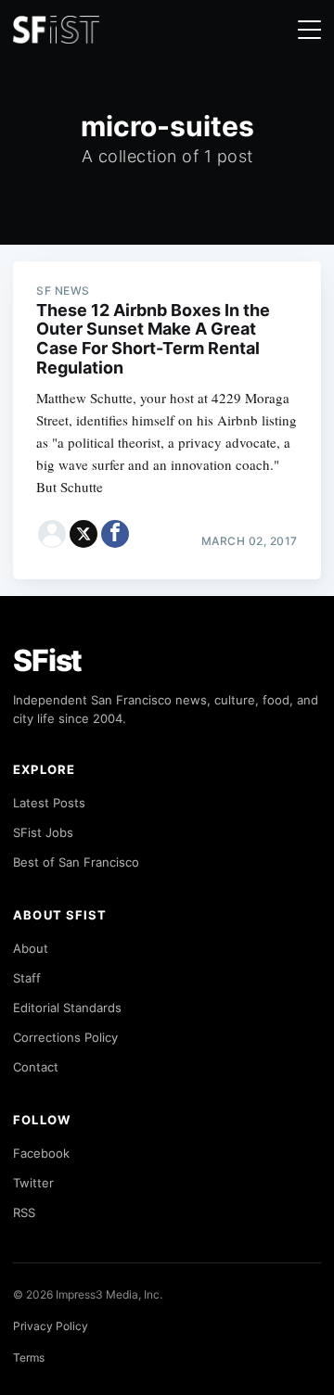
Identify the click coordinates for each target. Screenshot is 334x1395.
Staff (27, 977)
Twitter (33, 1182)
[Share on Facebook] (115, 534)
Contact (35, 1066)
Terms (29, 1357)
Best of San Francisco (76, 862)
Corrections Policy (65, 1037)
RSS (24, 1212)
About (30, 948)
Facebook (41, 1153)
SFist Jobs (43, 832)
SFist (47, 660)
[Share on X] (83, 534)
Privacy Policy (50, 1326)
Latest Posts (49, 802)
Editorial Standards (67, 1007)
